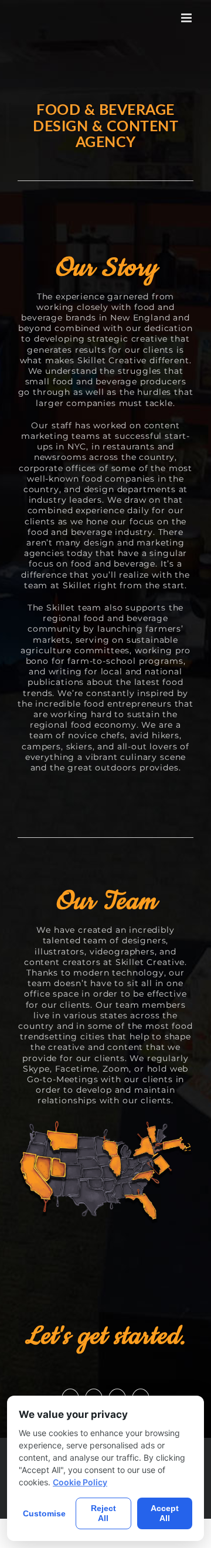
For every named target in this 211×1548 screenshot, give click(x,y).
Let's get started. (105, 1336)
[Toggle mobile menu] (187, 18)
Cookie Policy (80, 1482)
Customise (44, 1513)
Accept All (165, 1513)
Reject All (103, 1513)
